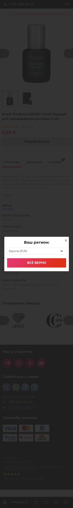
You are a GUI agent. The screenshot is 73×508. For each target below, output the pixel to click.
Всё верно (36, 263)
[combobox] (36, 251)
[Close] (66, 240)
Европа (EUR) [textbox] (18, 251)
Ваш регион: (36, 242)
